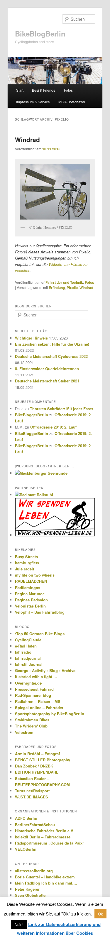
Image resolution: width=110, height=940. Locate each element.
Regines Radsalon (31, 600)
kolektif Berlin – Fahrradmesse (42, 837)
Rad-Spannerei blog (33, 695)
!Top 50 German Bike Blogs (40, 633)
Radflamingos (27, 587)
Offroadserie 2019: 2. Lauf (53, 427)
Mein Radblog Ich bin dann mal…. (46, 883)
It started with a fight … (36, 676)
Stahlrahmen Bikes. (32, 720)
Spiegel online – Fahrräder (39, 707)
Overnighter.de (28, 683)
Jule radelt (24, 569)
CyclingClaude (28, 640)
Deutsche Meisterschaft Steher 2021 (47, 381)
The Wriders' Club (31, 726)
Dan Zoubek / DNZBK (34, 766)
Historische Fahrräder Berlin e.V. (44, 830)
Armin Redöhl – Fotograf (37, 753)
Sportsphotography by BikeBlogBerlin (49, 713)
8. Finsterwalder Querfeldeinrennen (47, 368)
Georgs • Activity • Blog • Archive (45, 670)
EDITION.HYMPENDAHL (36, 772)
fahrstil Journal (29, 664)
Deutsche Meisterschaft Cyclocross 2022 (51, 356)
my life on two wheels (35, 575)
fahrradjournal (28, 658)
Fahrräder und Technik (64, 282)
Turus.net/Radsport (32, 790)
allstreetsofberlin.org (34, 870)
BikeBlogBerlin (40, 34)
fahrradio (23, 652)
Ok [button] (100, 914)
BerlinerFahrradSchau (35, 824)
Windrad (27, 139)
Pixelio (72, 287)
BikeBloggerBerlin (31, 414)
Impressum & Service (33, 101)
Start (19, 90)
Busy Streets (26, 556)
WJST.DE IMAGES (31, 797)
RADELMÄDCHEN (31, 581)
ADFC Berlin (26, 818)
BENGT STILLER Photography (42, 760)
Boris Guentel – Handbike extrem (45, 877)
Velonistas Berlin (30, 606)
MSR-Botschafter (71, 101)
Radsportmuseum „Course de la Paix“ (49, 843)
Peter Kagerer (27, 889)
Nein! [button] (19, 924)
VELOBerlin (25, 849)
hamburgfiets (27, 562)
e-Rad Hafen (26, 646)
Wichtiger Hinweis (31, 338)
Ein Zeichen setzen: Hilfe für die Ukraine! (52, 344)
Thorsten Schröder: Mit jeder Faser (61, 408)
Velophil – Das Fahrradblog (40, 612)
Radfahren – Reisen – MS (37, 701)
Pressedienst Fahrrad (34, 689)
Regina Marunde (30, 593)
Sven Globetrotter (31, 895)
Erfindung (57, 287)
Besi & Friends (43, 90)
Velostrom (24, 732)
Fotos (68, 90)
